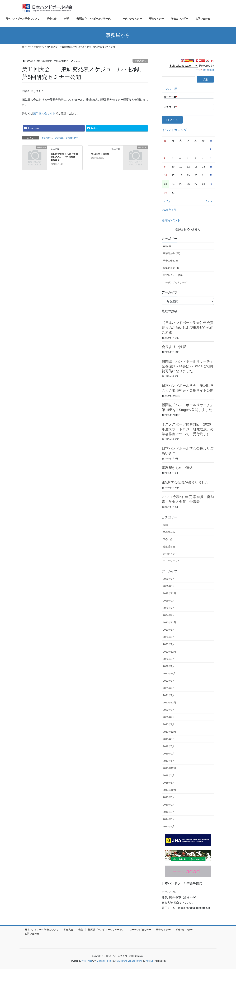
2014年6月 (169, 819)
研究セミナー (72, 138)
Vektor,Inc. (150, 961)
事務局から (140, 60)
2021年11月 (169, 673)
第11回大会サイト (44, 113)
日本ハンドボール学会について (42, 929)
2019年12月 (169, 731)
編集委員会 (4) (171, 267)
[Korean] (207, 60)
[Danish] (199, 60)
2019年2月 (169, 753)
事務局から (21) (171, 253)
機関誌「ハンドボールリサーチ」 (106, 929)
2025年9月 (169, 600)
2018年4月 (169, 775)
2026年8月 (169, 209)
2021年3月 (169, 680)
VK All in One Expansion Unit (128, 961)
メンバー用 (169, 89)
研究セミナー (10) (173, 275)
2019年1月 (169, 760)
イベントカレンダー (176, 130)
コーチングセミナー (174, 561)
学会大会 (59, 138)
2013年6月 (169, 826)
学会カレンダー (184, 929)
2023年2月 (169, 637)
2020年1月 (169, 724)
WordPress (87, 961)
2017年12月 (169, 790)
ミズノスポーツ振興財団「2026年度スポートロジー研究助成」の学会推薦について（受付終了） (188, 429)
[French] (195, 60)
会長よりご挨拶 (174, 347)
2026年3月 (169, 586)
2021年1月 (169, 695)
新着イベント (171, 220)
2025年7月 (169, 608)
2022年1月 (169, 666)
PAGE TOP (227, 953)
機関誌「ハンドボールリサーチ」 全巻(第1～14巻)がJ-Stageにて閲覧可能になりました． (188, 366)
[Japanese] (212, 60)
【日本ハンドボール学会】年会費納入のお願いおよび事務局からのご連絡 (188, 327)
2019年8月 (169, 739)
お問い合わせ (32, 933)
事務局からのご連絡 (177, 468)
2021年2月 (169, 688)
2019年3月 (169, 746)
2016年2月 (169, 804)
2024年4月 (169, 615)
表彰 (165, 524)
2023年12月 (169, 622)
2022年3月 (169, 659)
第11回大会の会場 (100, 154)
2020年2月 (169, 717)
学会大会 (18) (170, 260)
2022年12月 (169, 651)
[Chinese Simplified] (203, 60)
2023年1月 (169, 644)
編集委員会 (169, 546)
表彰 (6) (167, 246)
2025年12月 (169, 593)
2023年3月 (169, 629)
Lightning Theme (105, 961)
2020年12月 (169, 702)
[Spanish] (187, 60)
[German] (191, 60)
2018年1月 (169, 782)
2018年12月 (169, 768)
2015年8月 (169, 812)
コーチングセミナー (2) (175, 282)
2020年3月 (169, 709)
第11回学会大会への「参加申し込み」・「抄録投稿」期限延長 (64, 157)
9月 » (209, 201)
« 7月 (167, 201)
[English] (183, 60)
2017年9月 (169, 797)
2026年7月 (169, 578)
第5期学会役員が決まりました (185, 482)
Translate (208, 69)
